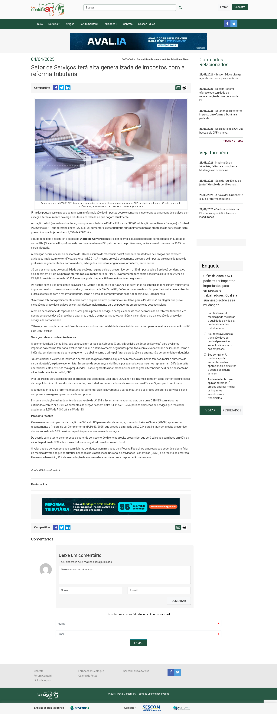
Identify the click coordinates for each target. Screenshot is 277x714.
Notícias (53, 23)
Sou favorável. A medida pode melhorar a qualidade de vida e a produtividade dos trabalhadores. (221, 321)
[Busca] (180, 7)
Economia (156, 59)
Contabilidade (143, 59)
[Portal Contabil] (49, 694)
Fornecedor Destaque (91, 670)
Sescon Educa (146, 23)
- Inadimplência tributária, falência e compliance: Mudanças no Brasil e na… (218, 166)
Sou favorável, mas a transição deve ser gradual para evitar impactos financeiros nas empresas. (220, 341)
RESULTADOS (232, 410)
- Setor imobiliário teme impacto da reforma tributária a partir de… (220, 114)
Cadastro (239, 6)
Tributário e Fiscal (180, 59)
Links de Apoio (42, 680)
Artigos (70, 23)
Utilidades (110, 23)
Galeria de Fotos (87, 675)
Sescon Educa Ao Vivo (136, 670)
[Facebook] (171, 672)
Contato (128, 23)
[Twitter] (177, 672)
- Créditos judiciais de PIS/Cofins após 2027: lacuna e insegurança (219, 213)
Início (40, 23)
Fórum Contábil (89, 23)
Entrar (224, 6)
